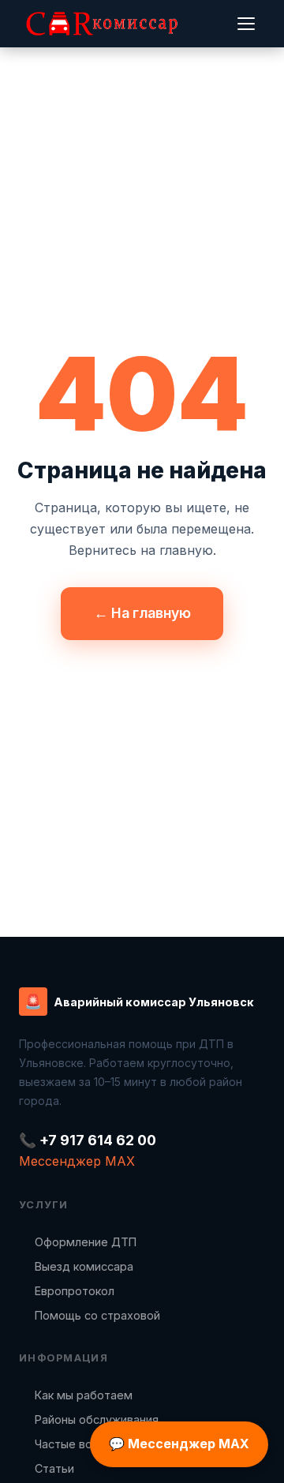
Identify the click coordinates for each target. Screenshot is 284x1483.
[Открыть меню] (246, 23)
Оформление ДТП (85, 1242)
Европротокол (74, 1291)
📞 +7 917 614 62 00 (87, 1140)
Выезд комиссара (84, 1266)
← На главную (142, 613)
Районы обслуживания (97, 1419)
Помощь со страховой (97, 1315)
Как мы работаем (84, 1395)
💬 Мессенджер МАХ (179, 1443)
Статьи (54, 1468)
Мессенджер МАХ (77, 1161)
